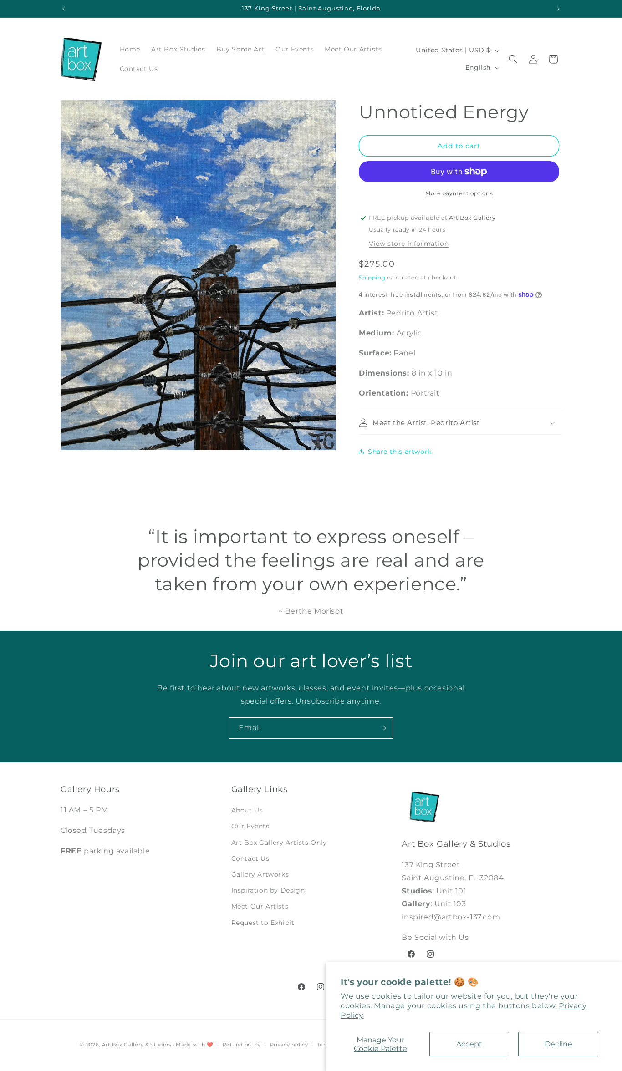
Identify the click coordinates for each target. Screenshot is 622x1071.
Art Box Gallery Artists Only (279, 842)
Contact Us (250, 858)
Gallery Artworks (260, 874)
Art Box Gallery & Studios (136, 1044)
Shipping (372, 277)
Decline (558, 1044)
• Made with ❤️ (193, 1044)
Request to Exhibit (263, 923)
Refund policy (242, 1044)
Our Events (250, 826)
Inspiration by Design (268, 890)
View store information (409, 243)
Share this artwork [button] (400, 451)
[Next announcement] (558, 8)
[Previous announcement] (64, 8)
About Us (247, 810)
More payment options (459, 193)
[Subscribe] (382, 728)
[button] (513, 59)
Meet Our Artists (260, 906)
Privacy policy (289, 1044)
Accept (469, 1044)
